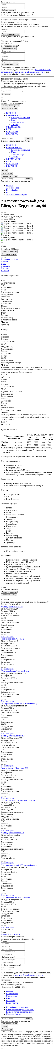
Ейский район (12, 190)
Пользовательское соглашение (19, 1012)
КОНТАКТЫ (12, 131)
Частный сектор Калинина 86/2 (14, 768)
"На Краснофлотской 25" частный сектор (19, 865)
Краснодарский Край (20, 118)
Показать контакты (9, 251)
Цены (3, 263)
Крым (13, 120)
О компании (11, 996)
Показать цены (7, 636)
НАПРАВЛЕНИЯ (14, 115)
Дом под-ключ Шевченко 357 (13, 736)
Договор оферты (13, 1014)
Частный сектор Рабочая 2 (12, 639)
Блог (8, 998)
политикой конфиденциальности (29, 72)
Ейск (8, 192)
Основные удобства (9, 259)
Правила (5, 268)
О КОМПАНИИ (13, 127)
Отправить (6, 94)
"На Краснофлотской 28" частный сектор (19, 703)
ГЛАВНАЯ (11, 113)
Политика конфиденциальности (20, 1009)
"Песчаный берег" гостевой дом (15, 671)
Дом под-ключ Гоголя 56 (12, 606)
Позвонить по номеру (10, 934)
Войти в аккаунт (8, 10)
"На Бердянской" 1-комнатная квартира (18, 800)
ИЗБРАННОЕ (12, 134)
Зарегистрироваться (10, 65)
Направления (12, 994)
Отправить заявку (9, 254)
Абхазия (14, 124)
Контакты (10, 1000)
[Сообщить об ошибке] (5, 212)
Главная (9, 185)
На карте (5, 270)
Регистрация (14, 106)
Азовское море (17, 122)
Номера (4, 261)
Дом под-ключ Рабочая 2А (12, 833)
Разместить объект (9, 109)
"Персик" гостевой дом (16, 195)
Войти (4, 106)
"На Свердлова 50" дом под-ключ (15, 897)
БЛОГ (8, 129)
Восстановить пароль (10, 34)
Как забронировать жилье (17, 1007)
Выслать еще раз (9, 48)
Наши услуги (12, 1003)
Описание (5, 266)
